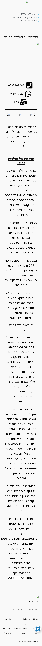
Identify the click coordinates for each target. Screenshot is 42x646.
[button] (7, 114)
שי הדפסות (34, 601)
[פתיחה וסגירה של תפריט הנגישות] (38, 629)
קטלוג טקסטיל (17, 578)
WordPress (34, 641)
